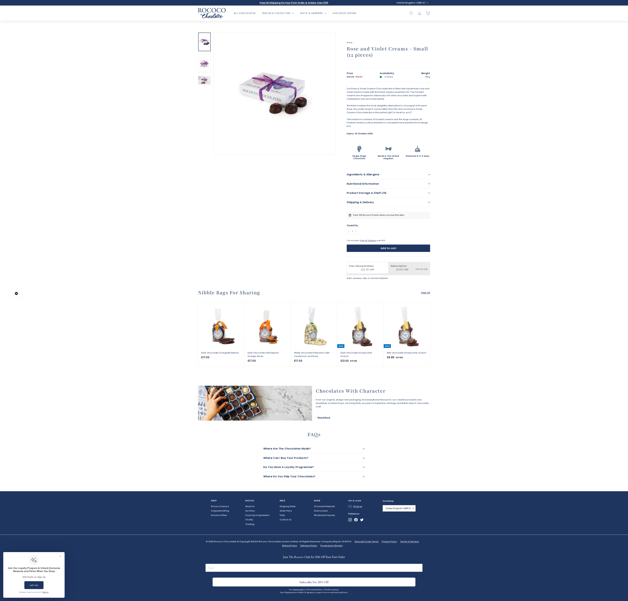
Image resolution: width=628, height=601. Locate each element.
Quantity (352, 225)
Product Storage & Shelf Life (366, 193)
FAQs (282, 515)
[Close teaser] (16, 293)
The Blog (249, 524)
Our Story (250, 510)
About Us (250, 506)
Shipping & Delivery (360, 202)
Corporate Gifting (220, 510)
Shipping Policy (308, 545)
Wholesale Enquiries (324, 515)
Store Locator (321, 510)
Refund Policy (289, 545)
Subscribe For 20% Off (314, 582)
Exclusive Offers (345, 13)
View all (425, 292)
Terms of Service (409, 541)
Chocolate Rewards (324, 506)
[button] (9, 300)
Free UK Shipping (368, 240)
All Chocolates (245, 13)
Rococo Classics (220, 506)
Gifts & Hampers (312, 13)
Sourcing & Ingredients (257, 515)
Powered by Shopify (331, 545)
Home (349, 42)
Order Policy (286, 510)
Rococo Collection (276, 13)
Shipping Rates (288, 506)
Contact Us (285, 519)
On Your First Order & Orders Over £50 (294, 2)
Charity (249, 519)
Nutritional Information (363, 184)
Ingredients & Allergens (363, 174)
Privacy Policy (389, 541)
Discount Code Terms (366, 541)
